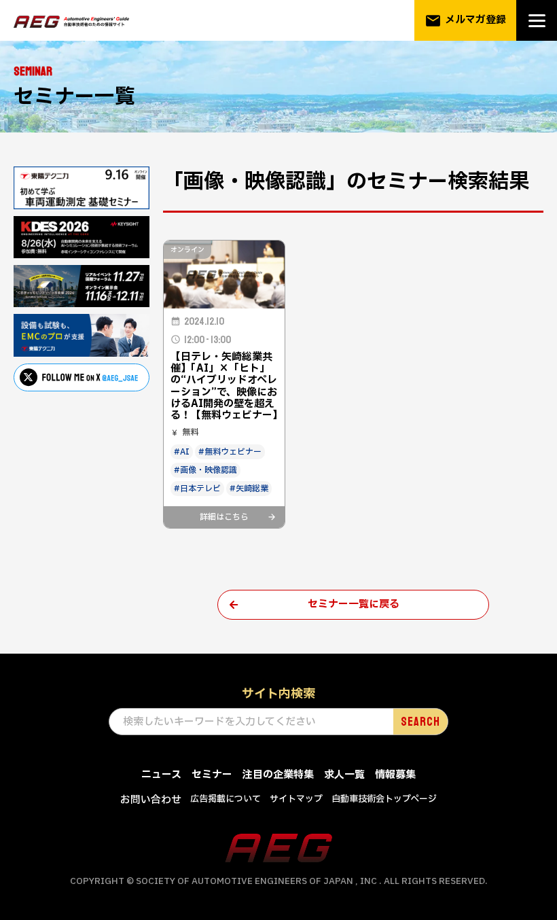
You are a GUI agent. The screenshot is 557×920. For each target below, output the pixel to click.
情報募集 (395, 775)
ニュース (161, 775)
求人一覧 (344, 775)
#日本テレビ (197, 488)
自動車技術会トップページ (384, 799)
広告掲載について (225, 799)
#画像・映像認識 (205, 470)
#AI (182, 452)
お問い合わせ (150, 800)
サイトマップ (296, 799)
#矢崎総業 (249, 488)
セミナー (212, 775)
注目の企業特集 (278, 775)
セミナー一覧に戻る (353, 604)
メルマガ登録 (465, 20)
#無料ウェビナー (230, 452)
